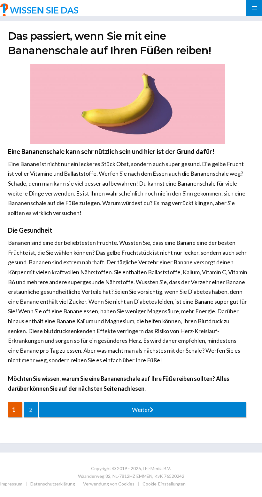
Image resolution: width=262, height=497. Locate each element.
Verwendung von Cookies (109, 483)
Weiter (141, 409)
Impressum (11, 483)
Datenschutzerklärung (52, 483)
